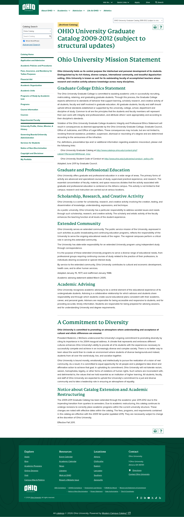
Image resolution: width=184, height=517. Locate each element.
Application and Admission (33, 60)
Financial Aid (26, 79)
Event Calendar (66, 456)
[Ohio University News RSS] (159, 497)
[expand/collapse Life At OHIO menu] (100, 10)
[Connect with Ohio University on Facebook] (137, 497)
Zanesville (98, 479)
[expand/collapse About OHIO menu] (54, 10)
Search (160, 2)
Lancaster (98, 470)
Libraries (63, 470)
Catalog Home (27, 54)
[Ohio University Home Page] (30, 488)
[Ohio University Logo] (29, 10)
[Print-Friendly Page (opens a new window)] (155, 27)
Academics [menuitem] (62, 10)
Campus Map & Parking (34, 479)
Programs (25, 104)
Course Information (29, 109)
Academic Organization (31, 85)
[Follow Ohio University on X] (152, 497)
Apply (137, 2)
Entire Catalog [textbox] (29, 31)
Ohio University (35, 497)
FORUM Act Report (110, 488)
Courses (24, 114)
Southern (98, 475)
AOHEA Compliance (75, 488)
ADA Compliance (60, 488)
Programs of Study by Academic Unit (35, 97)
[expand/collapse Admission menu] (84, 10)
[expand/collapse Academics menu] (69, 10)
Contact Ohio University (139, 474)
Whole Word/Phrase (32, 41)
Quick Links (122, 2)
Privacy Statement (96, 491)
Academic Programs (33, 466)
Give (148, 2)
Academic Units (28, 90)
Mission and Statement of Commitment (133, 488)
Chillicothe (98, 461)
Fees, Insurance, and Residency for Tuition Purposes (36, 73)
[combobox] (138, 20)
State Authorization (111, 491)
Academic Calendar (67, 461)
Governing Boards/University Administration (34, 136)
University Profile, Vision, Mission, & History (37, 128)
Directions (137, 470)
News (61, 466)
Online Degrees (31, 470)
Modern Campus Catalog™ (114, 513)
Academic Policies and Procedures (36, 65)
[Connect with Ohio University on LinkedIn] (144, 497)
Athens (97, 456)
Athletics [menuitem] (108, 10)
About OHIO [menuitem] (46, 10)
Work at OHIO (65, 475)
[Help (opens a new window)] (160, 27)
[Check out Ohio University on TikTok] (156, 497)
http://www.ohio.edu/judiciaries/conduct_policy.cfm (128, 158)
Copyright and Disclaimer (32, 153)
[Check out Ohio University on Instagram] (141, 497)
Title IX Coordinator (127, 491)
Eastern (97, 466)
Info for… (107, 2)
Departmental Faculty (30, 120)
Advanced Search (31, 44)
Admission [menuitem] (77, 10)
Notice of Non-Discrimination (34, 148)
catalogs (60, 513)
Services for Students (30, 142)
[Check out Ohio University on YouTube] (148, 497)
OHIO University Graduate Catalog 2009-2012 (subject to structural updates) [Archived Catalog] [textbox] (137, 20)
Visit (26, 475)
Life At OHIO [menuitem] (93, 10)
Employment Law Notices (93, 488)
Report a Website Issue (69, 479)
